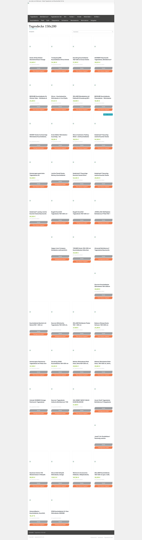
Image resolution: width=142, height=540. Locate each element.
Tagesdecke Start (108, 537)
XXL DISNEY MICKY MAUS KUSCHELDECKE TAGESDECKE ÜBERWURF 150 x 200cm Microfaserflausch (81, 401)
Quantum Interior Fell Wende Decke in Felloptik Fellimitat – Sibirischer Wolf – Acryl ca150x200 (38, 474)
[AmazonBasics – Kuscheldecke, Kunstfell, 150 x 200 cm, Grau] (39, 500)
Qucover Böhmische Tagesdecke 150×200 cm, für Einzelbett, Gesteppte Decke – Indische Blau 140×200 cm (59, 324)
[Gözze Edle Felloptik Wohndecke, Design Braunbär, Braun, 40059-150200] (60, 461)
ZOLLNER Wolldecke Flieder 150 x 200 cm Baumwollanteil (81, 324)
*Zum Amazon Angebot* (38, 71)
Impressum (100, 537)
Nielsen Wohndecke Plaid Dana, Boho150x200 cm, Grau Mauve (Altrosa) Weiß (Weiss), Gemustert (81, 362)
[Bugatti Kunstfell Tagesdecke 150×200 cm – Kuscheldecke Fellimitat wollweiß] (82, 200)
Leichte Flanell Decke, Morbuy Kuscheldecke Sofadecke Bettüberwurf (59, 174)
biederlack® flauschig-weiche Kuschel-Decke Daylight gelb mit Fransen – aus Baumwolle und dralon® (103, 136)
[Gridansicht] (36, 31)
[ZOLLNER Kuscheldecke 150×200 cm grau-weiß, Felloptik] (103, 461)
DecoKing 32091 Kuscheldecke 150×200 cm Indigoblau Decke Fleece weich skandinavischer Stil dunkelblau (59, 362)
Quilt (47, 20)
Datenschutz (94, 537)
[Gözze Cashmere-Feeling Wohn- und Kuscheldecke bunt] (82, 123)
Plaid (42, 20)
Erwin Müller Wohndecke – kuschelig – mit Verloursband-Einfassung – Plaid (60, 136)
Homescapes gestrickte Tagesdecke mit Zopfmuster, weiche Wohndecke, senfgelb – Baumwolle (37, 174)
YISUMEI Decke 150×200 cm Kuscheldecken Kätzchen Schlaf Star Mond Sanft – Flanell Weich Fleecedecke (82, 249)
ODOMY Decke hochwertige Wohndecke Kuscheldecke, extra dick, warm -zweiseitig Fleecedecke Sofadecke (38, 136)
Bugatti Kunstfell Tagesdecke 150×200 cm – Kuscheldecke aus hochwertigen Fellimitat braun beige (59, 213)
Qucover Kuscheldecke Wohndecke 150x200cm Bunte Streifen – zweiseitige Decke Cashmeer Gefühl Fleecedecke (103, 285)
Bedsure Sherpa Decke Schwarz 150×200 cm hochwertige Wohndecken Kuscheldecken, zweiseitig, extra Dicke (103, 324)
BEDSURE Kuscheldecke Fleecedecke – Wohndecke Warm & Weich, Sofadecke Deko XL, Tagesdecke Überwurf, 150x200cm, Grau (103, 97)
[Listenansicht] (39, 31)
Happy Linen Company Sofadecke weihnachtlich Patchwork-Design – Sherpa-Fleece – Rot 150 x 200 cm (59, 249)
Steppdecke (55, 20)
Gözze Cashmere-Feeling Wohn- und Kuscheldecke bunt (81, 136)
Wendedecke (74, 20)
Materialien (87, 17)
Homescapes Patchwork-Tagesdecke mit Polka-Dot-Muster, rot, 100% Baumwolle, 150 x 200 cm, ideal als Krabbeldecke (38, 362)
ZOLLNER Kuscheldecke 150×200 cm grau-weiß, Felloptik (102, 474)
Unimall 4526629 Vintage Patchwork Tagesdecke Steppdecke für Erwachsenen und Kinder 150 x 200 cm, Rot (38, 401)
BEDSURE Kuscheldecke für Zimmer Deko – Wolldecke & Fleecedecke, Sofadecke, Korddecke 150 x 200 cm (38, 97)
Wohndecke (84, 20)
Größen (96, 17)
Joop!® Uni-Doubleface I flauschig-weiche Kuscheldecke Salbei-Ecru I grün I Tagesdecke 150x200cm (103, 437)
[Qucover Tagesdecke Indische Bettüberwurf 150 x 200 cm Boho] (60, 388)
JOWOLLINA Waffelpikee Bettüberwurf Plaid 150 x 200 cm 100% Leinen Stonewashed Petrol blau (102, 213)
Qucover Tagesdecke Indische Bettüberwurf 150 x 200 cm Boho (59, 401)
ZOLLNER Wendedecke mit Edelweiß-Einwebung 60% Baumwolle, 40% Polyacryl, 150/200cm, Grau (81, 97)
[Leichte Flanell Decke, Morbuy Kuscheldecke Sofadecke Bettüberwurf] (60, 162)
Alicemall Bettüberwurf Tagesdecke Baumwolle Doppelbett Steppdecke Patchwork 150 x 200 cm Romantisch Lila (102, 249)
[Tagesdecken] (71, 8)
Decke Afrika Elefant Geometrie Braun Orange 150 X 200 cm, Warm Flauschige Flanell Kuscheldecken (37, 59)
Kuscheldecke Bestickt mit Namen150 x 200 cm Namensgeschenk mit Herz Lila (38, 324)
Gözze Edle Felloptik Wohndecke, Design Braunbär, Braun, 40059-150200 (59, 474)
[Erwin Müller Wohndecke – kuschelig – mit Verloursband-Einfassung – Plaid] (60, 123)
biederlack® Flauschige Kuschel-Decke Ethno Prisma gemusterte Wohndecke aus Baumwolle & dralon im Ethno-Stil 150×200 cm (81, 174)
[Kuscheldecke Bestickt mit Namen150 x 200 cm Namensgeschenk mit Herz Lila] (39, 311)
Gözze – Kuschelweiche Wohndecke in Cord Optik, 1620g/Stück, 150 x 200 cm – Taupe (60, 97)
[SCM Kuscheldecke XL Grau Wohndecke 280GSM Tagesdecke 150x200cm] (60, 500)
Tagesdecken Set (56, 17)
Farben (71, 17)
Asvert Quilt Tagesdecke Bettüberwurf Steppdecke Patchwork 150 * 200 (103, 401)
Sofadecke (64, 20)
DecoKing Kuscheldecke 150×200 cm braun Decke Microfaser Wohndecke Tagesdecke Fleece (81, 59)
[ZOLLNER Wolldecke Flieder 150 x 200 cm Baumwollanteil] (82, 311)
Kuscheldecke (34, 20)
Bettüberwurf (44, 17)
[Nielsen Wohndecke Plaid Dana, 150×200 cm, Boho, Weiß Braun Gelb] (103, 350)
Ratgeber (93, 20)
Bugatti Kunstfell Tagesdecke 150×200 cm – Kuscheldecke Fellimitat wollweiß (81, 213)
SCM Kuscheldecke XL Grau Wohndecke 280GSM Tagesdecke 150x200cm (60, 512)
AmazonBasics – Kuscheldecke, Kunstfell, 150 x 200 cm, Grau (37, 512)
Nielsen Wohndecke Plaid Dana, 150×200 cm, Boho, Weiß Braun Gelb (103, 362)
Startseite (31, 532)
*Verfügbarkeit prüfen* (38, 148)
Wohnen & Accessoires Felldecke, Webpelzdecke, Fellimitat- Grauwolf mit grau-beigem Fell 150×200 (81, 474)
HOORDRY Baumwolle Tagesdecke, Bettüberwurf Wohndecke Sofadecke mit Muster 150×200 (103, 59)
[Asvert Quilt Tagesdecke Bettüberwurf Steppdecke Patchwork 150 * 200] (103, 388)
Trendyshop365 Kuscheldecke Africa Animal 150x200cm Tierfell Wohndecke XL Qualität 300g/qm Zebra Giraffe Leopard (60, 59)
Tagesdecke (34, 17)
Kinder (79, 17)
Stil (65, 17)
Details (38, 68)
